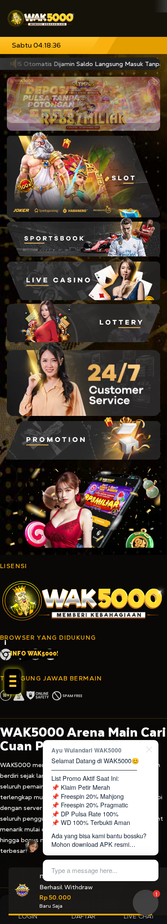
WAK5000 (15, 765)
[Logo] (41, 18)
